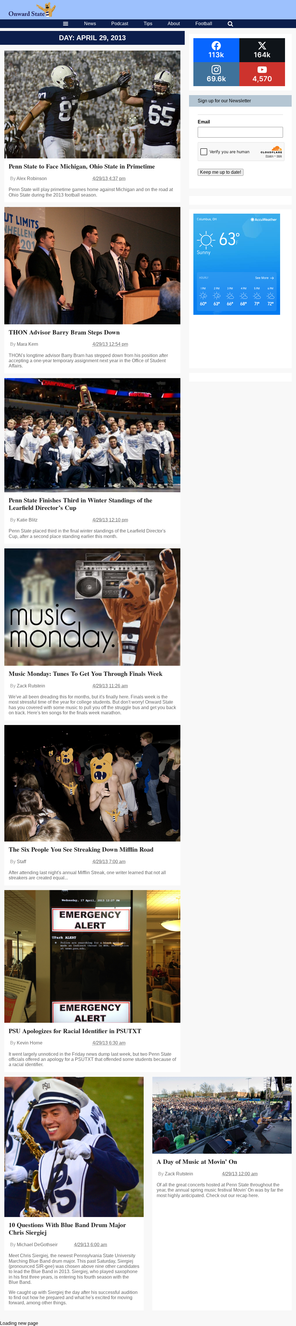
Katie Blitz (27, 519)
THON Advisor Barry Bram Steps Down (64, 332)
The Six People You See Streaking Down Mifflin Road (81, 849)
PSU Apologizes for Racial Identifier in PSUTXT (75, 1030)
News (90, 23)
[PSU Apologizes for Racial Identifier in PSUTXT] (92, 957)
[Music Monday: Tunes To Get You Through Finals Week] (92, 607)
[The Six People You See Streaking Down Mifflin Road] (92, 784)
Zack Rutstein (31, 685)
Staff (21, 861)
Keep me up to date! (220, 172)
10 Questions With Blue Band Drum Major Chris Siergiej (67, 1228)
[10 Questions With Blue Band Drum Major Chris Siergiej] (74, 1147)
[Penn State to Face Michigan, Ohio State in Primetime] (92, 105)
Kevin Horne (29, 1042)
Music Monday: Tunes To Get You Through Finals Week (85, 673)
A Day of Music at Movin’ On (197, 1161)
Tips (148, 23)
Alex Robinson (31, 178)
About (174, 23)
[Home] (32, 15)
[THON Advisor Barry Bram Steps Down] (92, 266)
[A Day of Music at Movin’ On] (222, 1116)
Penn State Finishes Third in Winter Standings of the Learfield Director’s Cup (80, 503)
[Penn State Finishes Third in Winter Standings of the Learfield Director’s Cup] (92, 435)
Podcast (119, 23)
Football (203, 23)
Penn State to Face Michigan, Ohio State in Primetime (82, 166)
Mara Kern (27, 344)
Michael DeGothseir (37, 1244)
